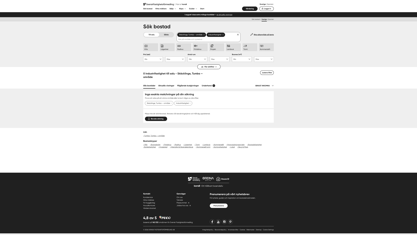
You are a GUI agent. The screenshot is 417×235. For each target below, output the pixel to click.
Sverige (263, 4)
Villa (145, 145)
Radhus (178, 145)
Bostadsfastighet (255, 145)
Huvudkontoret (149, 205)
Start (202, 9)
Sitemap (259, 230)
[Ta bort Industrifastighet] (189, 103)
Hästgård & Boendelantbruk (182, 147)
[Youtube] (218, 221)
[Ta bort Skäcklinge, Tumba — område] (170, 103)
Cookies (243, 230)
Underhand (207, 85)
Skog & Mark (243, 147)
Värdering (250, 9)
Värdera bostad (149, 208)
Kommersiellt (219, 145)
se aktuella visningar (224, 15)
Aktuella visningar (166, 85)
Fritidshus (167, 145)
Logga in (267, 9)
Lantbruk (206, 145)
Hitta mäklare (160, 9)
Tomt (198, 145)
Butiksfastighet (150, 147)
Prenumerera (218, 206)
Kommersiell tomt (203, 147)
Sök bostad (147, 9)
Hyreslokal (163, 147)
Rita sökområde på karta (264, 35)
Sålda (166, 35)
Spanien (270, 4)
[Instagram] (224, 221)
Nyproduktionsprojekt (236, 145)
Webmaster (250, 230)
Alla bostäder (149, 85)
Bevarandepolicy (221, 230)
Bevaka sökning (157, 119)
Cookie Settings (268, 230)
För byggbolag (149, 203)
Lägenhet (188, 145)
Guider (192, 9)
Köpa (181, 9)
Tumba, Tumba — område (154, 136)
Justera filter (267, 73)
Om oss (180, 197)
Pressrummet (182, 203)
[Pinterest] (230, 221)
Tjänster (180, 200)
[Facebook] (212, 221)
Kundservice (148, 197)
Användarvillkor (233, 230)
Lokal (233, 147)
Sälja (172, 9)
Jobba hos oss (182, 205)
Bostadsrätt (155, 145)
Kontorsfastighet (220, 147)
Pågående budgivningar (188, 85)
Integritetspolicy (208, 230)
